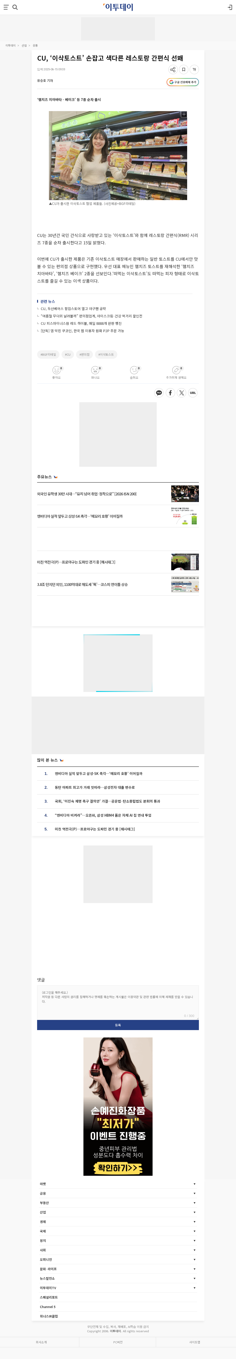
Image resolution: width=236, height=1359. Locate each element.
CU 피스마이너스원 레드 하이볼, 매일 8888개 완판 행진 (81, 323)
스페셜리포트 (49, 1297)
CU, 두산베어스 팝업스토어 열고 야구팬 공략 (73, 308)
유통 (35, 45)
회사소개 (41, 1342)
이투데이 (11, 45)
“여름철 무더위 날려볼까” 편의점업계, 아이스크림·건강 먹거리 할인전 (91, 315)
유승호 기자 (45, 80)
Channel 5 (48, 1306)
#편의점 (84, 354)
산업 (24, 45)
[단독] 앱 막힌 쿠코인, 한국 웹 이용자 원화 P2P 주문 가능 (82, 330)
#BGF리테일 (48, 354)
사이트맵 (194, 1342)
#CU (68, 354)
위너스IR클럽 (49, 1316)
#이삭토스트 (106, 354)
